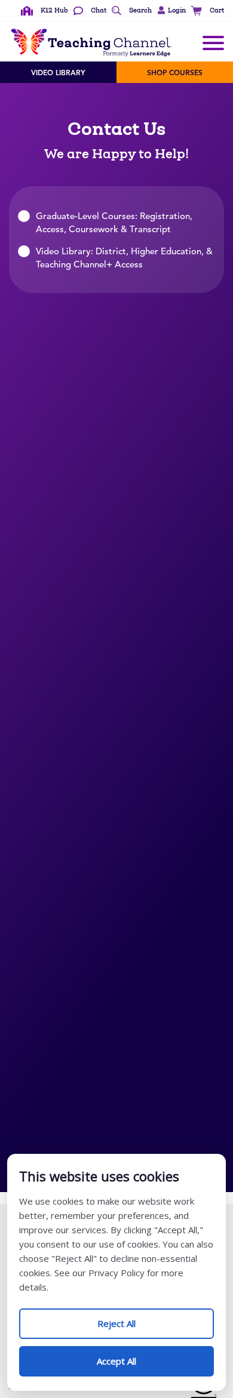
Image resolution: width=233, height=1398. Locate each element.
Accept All (129, 1356)
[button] (170, 10)
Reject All (129, 1318)
